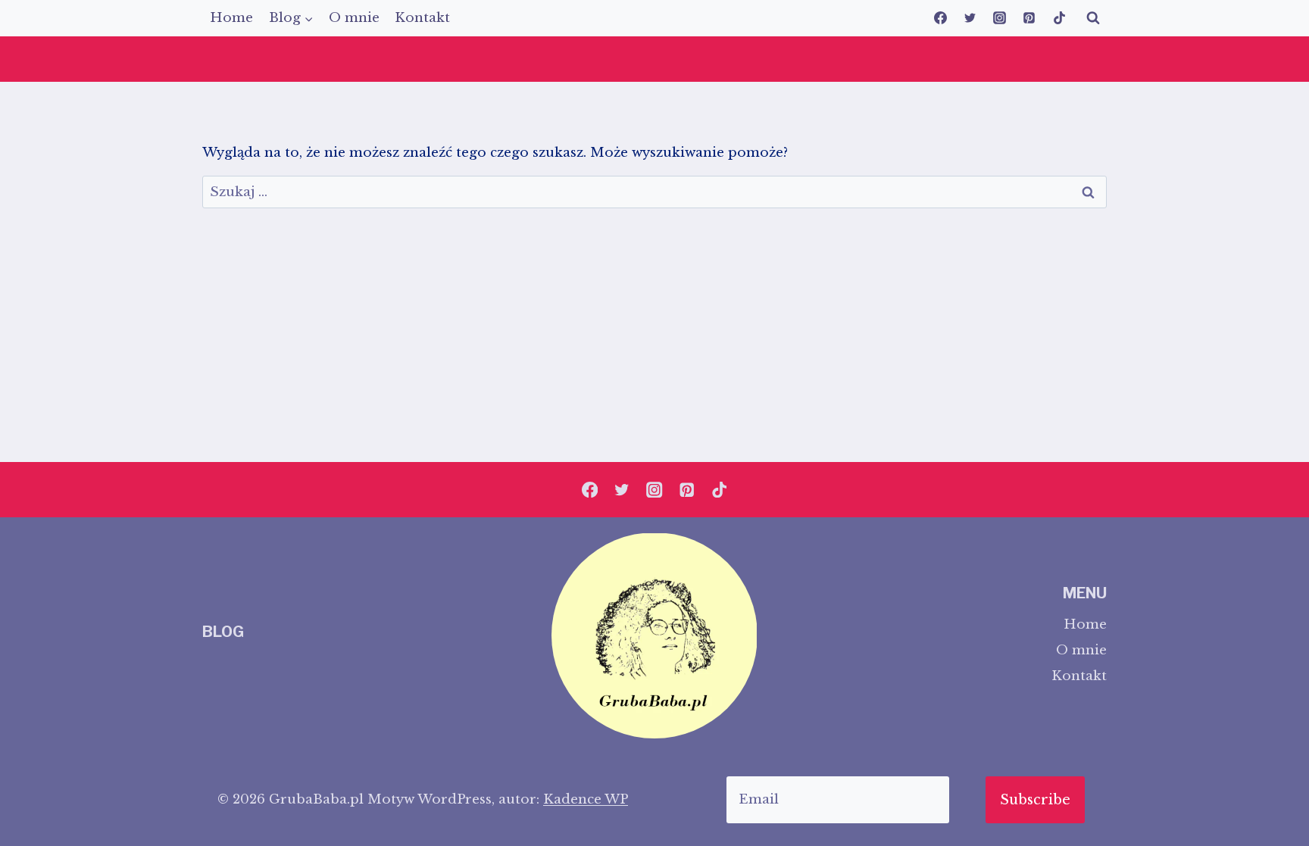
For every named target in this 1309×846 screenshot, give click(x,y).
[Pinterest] (1029, 18)
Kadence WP (585, 799)
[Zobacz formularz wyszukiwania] (1093, 18)
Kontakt (422, 18)
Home (231, 18)
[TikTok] (1059, 18)
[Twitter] (970, 18)
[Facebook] (941, 18)
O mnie (354, 18)
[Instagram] (1000, 18)
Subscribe (1035, 799)
